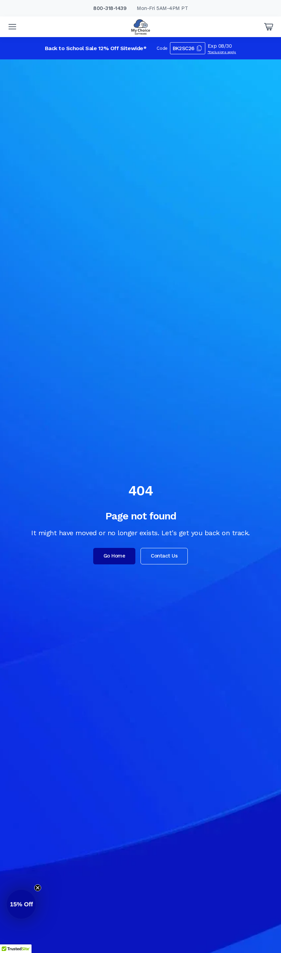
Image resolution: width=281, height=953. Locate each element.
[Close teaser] (37, 887)
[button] (21, 904)
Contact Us (164, 556)
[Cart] (268, 26)
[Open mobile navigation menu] (12, 26)
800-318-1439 (109, 8)
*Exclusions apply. (222, 52)
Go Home (114, 556)
